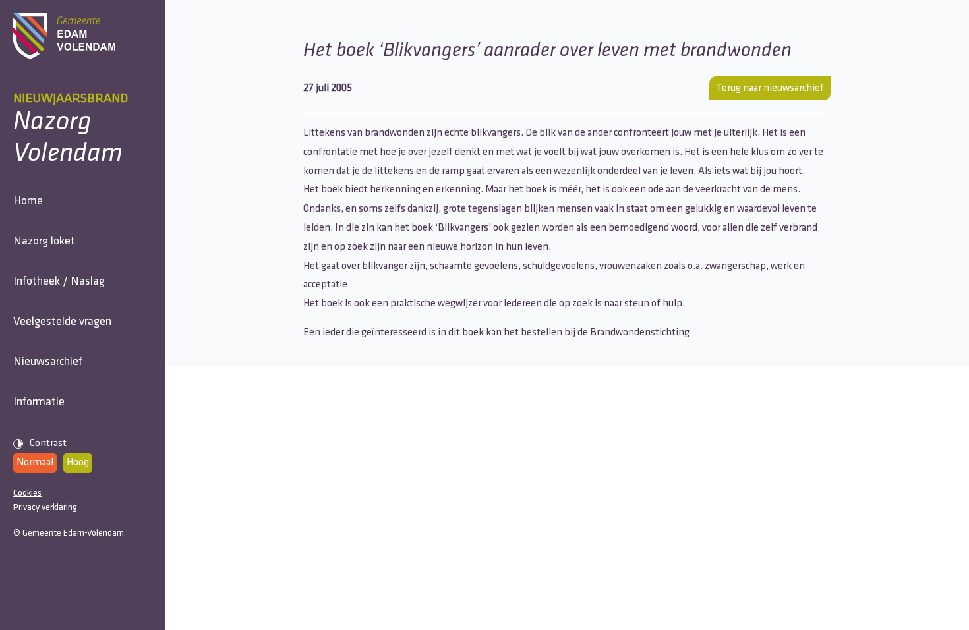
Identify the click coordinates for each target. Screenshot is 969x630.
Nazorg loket (44, 242)
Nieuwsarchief (47, 362)
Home (28, 202)
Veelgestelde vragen (62, 322)
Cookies (27, 493)
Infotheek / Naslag (59, 282)
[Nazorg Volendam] (82, 36)
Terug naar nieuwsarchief (770, 88)
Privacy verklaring (45, 508)
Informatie (39, 403)
